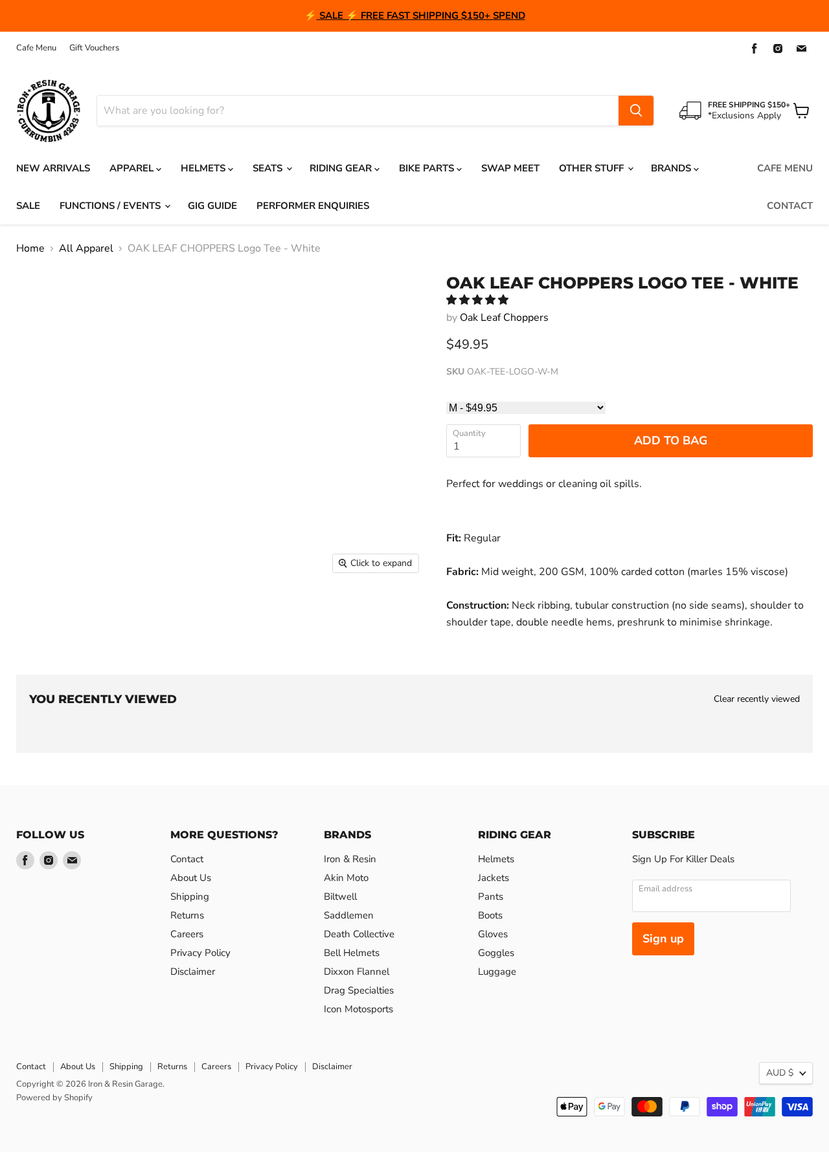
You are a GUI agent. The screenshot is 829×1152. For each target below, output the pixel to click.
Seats (269, 168)
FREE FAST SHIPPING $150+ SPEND (443, 15)
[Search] (636, 110)
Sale (28, 205)
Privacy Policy (200, 952)
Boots (490, 915)
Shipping (189, 896)
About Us (190, 877)
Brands (672, 168)
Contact (790, 205)
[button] (478, 300)
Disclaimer (192, 971)
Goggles (496, 952)
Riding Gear (342, 168)
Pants (490, 896)
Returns (187, 915)
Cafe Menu (36, 48)
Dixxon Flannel (356, 971)
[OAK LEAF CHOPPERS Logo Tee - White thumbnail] (42, 617)
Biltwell (340, 896)
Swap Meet (510, 168)
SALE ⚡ (339, 15)
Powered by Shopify (54, 1097)
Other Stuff (592, 168)
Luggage (497, 971)
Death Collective (359, 934)
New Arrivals (53, 168)
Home (30, 248)
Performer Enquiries (312, 205)
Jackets (493, 877)
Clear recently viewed (757, 699)
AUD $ (779, 1073)
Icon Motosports (358, 1009)
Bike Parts (428, 168)
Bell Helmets (352, 952)
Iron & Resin (350, 859)
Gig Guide (212, 205)
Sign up (663, 938)
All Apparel (86, 248)
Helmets (204, 168)
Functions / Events (111, 205)
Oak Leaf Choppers (504, 317)
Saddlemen (349, 915)
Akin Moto (346, 877)
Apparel (132, 168)
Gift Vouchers (94, 48)
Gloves (493, 934)
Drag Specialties (359, 990)
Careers (186, 934)
